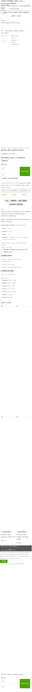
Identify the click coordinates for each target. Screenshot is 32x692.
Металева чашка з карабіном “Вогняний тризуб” (22, 537)
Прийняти (3, 561)
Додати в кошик (25, 171)
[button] (6, 532)
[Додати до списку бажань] (3, 528)
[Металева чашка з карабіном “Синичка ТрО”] (8, 360)
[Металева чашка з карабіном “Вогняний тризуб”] (23, 360)
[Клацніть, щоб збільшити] (4, 31)
